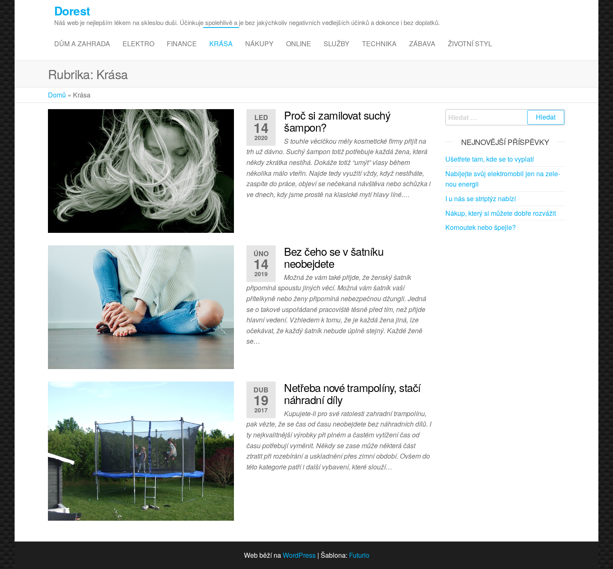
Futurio (359, 555)
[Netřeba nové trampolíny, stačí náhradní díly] (141, 450)
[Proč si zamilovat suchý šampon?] (141, 170)
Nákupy (259, 43)
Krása (221, 43)
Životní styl (470, 43)
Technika (379, 43)
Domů (57, 95)
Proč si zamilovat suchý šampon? (337, 121)
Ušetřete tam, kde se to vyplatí (489, 159)
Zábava (422, 43)
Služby (336, 43)
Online (298, 43)
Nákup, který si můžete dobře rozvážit (500, 213)
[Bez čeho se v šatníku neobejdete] (141, 306)
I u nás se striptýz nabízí (480, 198)
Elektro (138, 43)
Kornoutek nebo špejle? (480, 227)
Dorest (72, 10)
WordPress (299, 555)
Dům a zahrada (82, 43)
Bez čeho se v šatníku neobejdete (333, 257)
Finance (182, 43)
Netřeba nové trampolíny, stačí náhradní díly (352, 393)
